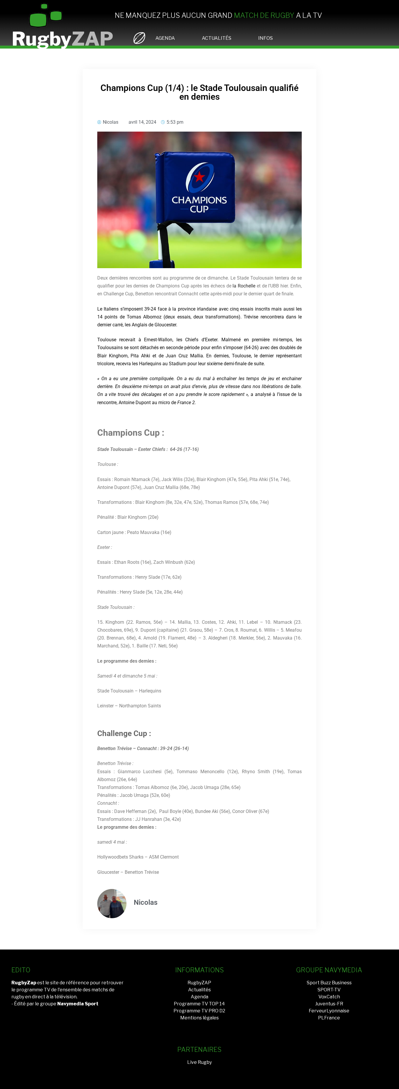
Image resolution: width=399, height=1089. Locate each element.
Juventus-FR (329, 1004)
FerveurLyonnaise (329, 1011)
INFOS (265, 38)
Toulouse (106, 339)
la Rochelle (244, 286)
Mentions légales (199, 1018)
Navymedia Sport (77, 1004)
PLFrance (329, 1018)
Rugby (62, 38)
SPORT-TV (329, 989)
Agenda (199, 997)
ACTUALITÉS (216, 38)
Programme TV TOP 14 (199, 1004)
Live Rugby (199, 1062)
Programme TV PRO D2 (199, 1011)
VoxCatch (329, 997)
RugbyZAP (199, 982)
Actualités (199, 989)
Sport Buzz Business (329, 982)
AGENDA (165, 38)
